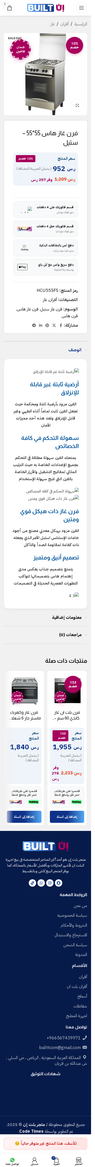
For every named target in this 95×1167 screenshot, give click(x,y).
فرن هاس (69, 316)
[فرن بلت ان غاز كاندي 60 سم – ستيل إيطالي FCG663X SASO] (67, 690)
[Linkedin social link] (40, 325)
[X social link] (54, 325)
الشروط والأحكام (74, 925)
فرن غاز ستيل (51, 309)
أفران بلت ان (77, 986)
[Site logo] (45, 7)
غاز (52, 24)
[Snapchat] (58, 883)
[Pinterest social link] (47, 325)
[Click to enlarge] (77, 105)
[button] (67, 817)
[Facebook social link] (61, 325)
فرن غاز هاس (28, 309)
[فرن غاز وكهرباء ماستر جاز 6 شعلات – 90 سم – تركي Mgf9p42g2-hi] (24, 690)
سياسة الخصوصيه (72, 915)
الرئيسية (80, 24)
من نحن (80, 906)
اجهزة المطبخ (76, 1016)
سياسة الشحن (75, 945)
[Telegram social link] (34, 325)
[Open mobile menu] (81, 8)
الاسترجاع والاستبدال (70, 935)
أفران (64, 24)
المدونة (81, 955)
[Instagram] (50, 883)
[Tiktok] (32, 883)
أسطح (82, 996)
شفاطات (80, 1006)
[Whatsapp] (41, 883)
